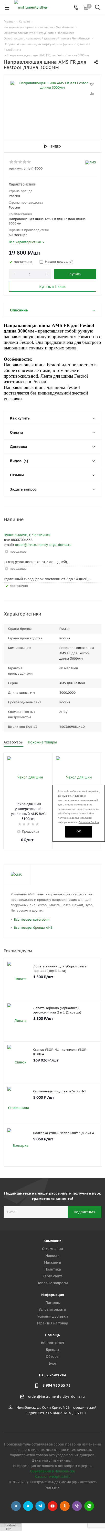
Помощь (52, 1302)
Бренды (52, 1349)
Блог (52, 1363)
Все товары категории (32, 919)
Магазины (52, 1262)
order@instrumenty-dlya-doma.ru (43, 545)
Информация (52, 1295)
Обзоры (52, 1356)
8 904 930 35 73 (56, 1385)
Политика (52, 1269)
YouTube (52, 1506)
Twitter (28, 1506)
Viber (77, 1506)
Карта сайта (52, 1276)
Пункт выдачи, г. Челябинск (27, 535)
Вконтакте (16, 1506)
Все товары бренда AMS (33, 928)
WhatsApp (89, 1506)
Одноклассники (65, 1506)
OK (78, 831)
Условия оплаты (52, 1309)
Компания (52, 1241)
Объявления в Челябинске (52, 1471)
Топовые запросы (52, 1283)
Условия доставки (52, 1316)
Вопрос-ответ (52, 1343)
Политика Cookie (89, 822)
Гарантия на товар (52, 1323)
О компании (52, 1249)
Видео (56, 146)
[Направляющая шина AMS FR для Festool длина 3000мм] (52, 105)
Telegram (40, 1506)
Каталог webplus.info (53, 1476)
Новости (52, 1255)
